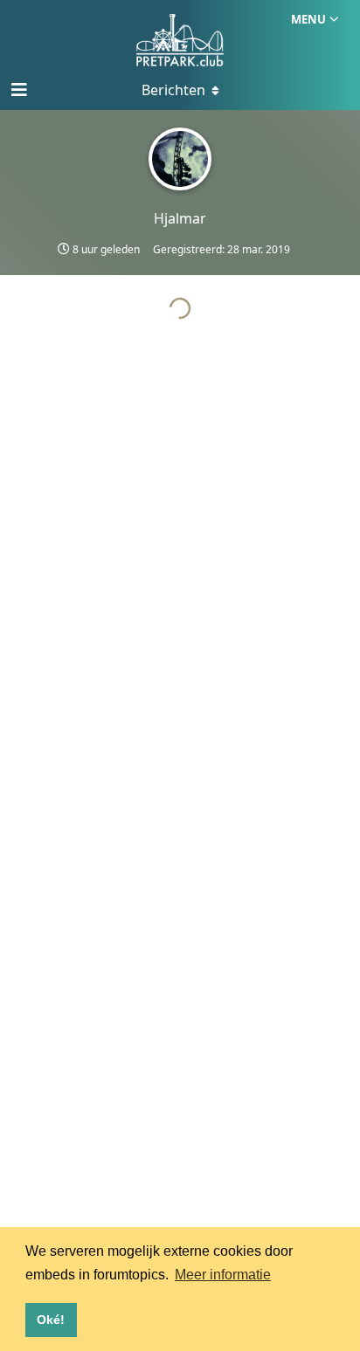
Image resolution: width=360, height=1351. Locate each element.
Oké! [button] (51, 1320)
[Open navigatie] (17, 90)
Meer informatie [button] (223, 1274)
